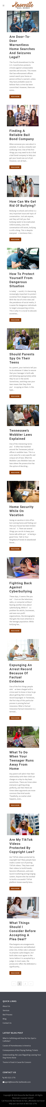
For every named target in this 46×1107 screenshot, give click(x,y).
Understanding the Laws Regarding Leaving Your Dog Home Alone (22, 1056)
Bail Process (7, 1014)
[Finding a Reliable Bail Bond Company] (23, 115)
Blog (4, 1018)
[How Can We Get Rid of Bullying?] (23, 186)
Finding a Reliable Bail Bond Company (21, 135)
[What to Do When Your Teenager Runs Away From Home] (23, 737)
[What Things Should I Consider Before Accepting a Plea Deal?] (23, 907)
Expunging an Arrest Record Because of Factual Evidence (20, 673)
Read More (15, 96)
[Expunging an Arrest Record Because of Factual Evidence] (23, 650)
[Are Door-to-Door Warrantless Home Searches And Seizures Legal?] (23, 21)
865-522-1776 (9, 1077)
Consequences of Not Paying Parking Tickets (20, 1050)
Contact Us (7, 1023)
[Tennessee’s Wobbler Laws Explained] (23, 415)
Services (6, 1010)
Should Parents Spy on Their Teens (21, 358)
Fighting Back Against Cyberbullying (20, 587)
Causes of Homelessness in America (17, 1045)
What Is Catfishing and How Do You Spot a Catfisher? (19, 1039)
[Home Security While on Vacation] (23, 491)
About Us (6, 1006)
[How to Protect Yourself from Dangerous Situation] (23, 258)
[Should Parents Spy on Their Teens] (23, 339)
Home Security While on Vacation (21, 511)
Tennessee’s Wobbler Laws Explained (20, 435)
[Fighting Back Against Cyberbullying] (23, 568)
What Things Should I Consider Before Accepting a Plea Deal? (22, 931)
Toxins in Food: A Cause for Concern (17, 1062)
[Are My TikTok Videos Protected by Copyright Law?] (23, 824)
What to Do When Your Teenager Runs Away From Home (21, 760)
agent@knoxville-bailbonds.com (18, 1082)
